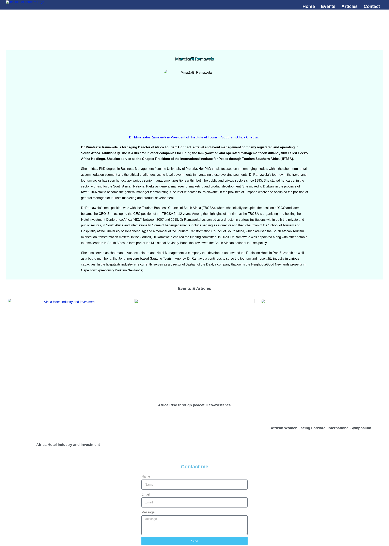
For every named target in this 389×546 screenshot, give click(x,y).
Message (148, 512)
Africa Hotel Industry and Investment (68, 445)
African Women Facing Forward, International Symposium (321, 428)
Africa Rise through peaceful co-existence (194, 405)
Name (145, 476)
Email (145, 494)
